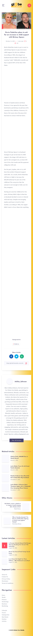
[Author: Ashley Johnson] (9, 381)
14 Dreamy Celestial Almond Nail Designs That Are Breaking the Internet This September (20, 545)
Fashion (4, 619)
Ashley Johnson (21, 382)
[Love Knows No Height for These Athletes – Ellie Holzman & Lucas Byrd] (4, 561)
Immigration (5, 615)
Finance (4, 599)
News (3, 595)
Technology (5, 601)
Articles (4, 621)
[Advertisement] (16, 85)
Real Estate (5, 617)
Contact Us (5, 576)
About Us (4, 574)
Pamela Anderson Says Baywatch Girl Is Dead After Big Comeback (20, 476)
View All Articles (16, 440)
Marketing (5, 606)
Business (4, 604)
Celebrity (16, 344)
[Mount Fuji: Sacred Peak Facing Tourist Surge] (4, 554)
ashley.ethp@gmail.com (21, 434)
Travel (4, 612)
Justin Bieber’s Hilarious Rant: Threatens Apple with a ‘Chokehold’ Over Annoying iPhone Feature (21, 486)
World (3, 597)
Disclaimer (5, 581)
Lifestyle (4, 610)
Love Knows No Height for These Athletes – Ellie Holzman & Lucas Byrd (19, 560)
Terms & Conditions (7, 583)
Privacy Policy (6, 579)
